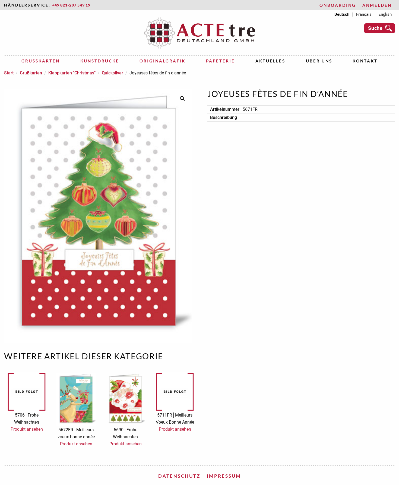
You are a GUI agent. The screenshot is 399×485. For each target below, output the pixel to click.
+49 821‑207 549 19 (71, 5)
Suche (375, 28)
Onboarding (337, 5)
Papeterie (220, 60)
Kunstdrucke (99, 60)
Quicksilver (112, 72)
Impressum (224, 476)
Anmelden (377, 5)
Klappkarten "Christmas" (72, 72)
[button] (182, 98)
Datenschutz (179, 476)
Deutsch (341, 14)
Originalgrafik (162, 60)
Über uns (319, 60)
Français (364, 14)
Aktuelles (270, 60)
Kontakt (365, 60)
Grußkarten (40, 60)
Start (9, 72)
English (385, 14)
